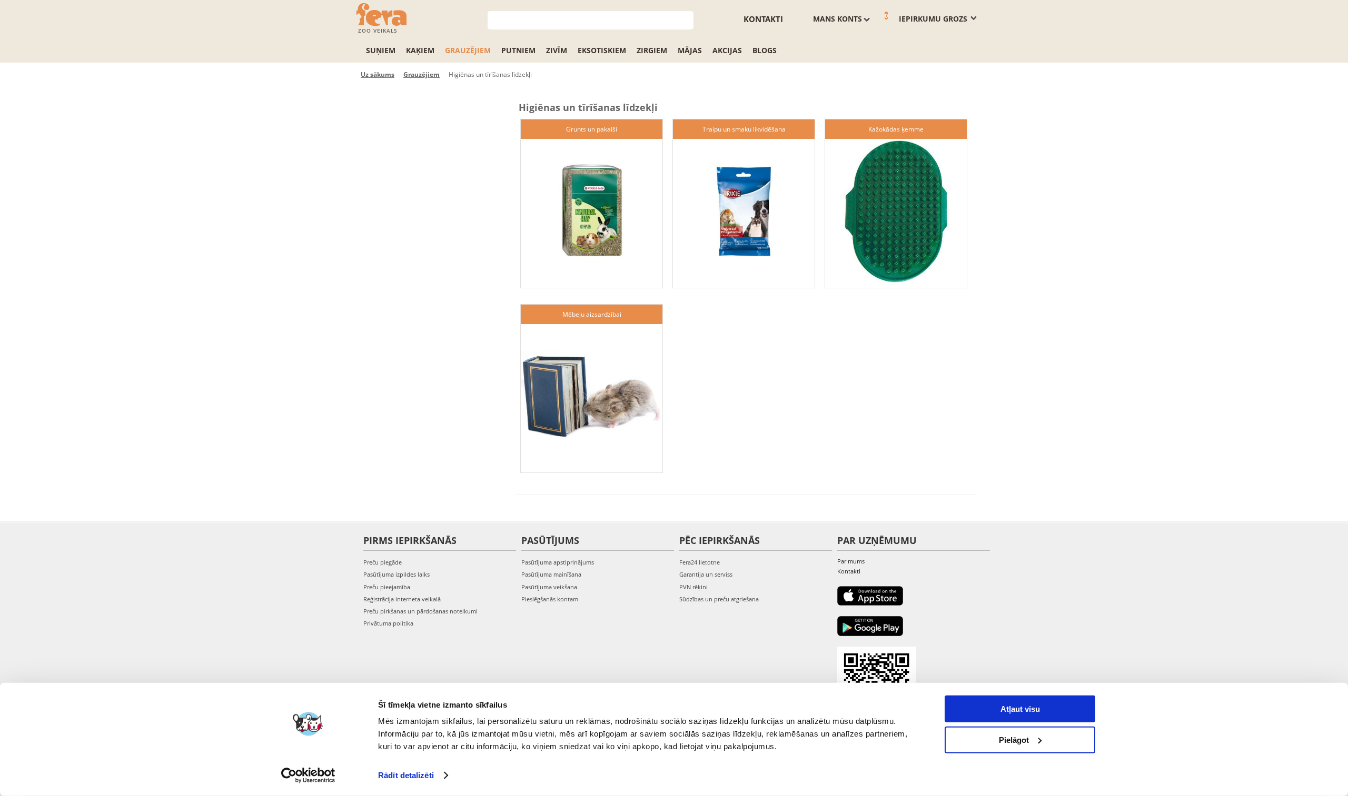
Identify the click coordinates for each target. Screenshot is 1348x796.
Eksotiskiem (602, 50)
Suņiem (380, 50)
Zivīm (556, 50)
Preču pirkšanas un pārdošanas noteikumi (420, 611)
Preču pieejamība (386, 587)
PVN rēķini (693, 587)
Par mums (851, 561)
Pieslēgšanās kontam (549, 599)
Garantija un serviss (705, 574)
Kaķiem (420, 50)
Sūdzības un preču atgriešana (719, 599)
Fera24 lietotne (699, 562)
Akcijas (727, 50)
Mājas (690, 50)
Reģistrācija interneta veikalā (402, 599)
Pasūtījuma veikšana (549, 587)
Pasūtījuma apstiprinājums (557, 562)
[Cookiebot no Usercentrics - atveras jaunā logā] (308, 775)
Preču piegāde (382, 562)
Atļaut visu (1020, 708)
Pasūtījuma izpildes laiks (396, 574)
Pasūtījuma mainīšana (551, 574)
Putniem (518, 50)
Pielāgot (1014, 739)
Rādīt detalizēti (406, 775)
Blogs (764, 50)
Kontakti (763, 19)
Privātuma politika (388, 623)
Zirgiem (652, 50)
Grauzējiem (468, 50)
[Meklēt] (686, 19)
